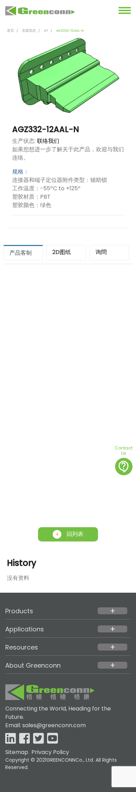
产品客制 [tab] (20, 253)
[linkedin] (10, 739)
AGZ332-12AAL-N (70, 30)
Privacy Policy (50, 752)
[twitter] (38, 739)
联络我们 (48, 141)
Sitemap (16, 752)
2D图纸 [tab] (61, 252)
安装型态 (29, 30)
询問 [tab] (101, 252)
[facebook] (24, 739)
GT (46, 30)
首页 (10, 30)
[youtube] (52, 739)
